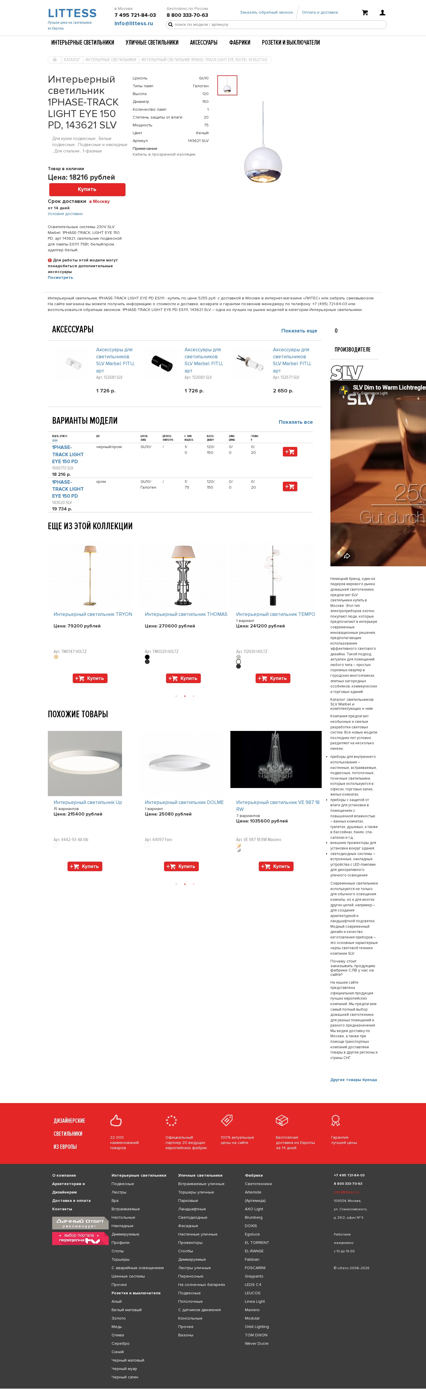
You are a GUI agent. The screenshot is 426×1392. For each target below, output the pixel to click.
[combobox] (101, 201)
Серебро (121, 1343)
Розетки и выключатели (291, 43)
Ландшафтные (192, 1209)
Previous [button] (51, 537)
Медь (117, 1326)
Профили (121, 1242)
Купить (87, 189)
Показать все (296, 422)
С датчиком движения (199, 1309)
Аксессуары (204, 43)
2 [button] (185, 696)
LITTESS (72, 13)
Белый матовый (127, 1309)
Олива (118, 1335)
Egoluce (252, 1234)
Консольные (190, 1318)
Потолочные (190, 1301)
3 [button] (193, 696)
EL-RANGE (254, 1251)
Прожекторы (190, 1242)
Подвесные (123, 1183)
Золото (119, 1318)
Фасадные (188, 1225)
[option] (93, 614)
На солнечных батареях (201, 1284)
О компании (64, 1175)
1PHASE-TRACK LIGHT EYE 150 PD (68, 454)
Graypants (254, 1276)
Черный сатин (125, 1377)
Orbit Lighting (257, 1326)
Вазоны (185, 1335)
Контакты (62, 1209)
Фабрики (239, 43)
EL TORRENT (257, 1242)
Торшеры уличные (196, 1192)
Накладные (123, 1225)
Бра (115, 1200)
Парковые (188, 1200)
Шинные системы (128, 1276)
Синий (118, 1351)
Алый (117, 1301)
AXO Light (254, 1209)
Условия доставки (65, 213)
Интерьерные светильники (82, 43)
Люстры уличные (194, 1267)
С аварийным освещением (138, 1267)
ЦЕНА (54, 440)
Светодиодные (192, 1217)
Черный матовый (128, 1360)
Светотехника (258, 1183)
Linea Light (255, 1301)
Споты (118, 1251)
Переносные (190, 1276)
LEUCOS (253, 1293)
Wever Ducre (257, 1343)
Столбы (185, 1251)
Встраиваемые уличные (201, 1183)
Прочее (119, 1284)
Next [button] (51, 686)
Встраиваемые (126, 1209)
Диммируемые (125, 1234)
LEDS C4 (253, 1284)
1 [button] (176, 696)
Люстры (119, 1192)
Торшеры (121, 1259)
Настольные (123, 1217)
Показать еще (299, 330)
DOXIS (251, 1225)
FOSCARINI (255, 1267)
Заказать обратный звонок (266, 12)
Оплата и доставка (320, 12)
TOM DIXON (256, 1335)
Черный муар (124, 1368)
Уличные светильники (152, 43)
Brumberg (254, 1217)
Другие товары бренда (353, 1079)
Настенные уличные (198, 1234)
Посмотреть (60, 277)
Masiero (252, 1309)
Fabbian (252, 1259)
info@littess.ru (133, 23)
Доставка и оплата (71, 1200)
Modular (252, 1318)
